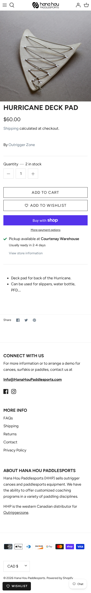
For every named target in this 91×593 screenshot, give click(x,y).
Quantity (22, 164)
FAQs (8, 418)
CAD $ (12, 566)
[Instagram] (13, 391)
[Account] (77, 5)
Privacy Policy (14, 450)
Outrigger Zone (21, 144)
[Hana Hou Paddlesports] (45, 5)
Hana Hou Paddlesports (29, 578)
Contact (10, 442)
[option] (45, 56)
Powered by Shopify (60, 578)
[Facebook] (5, 391)
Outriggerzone (15, 512)
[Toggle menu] (4, 5)
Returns (10, 434)
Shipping (11, 128)
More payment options (46, 230)
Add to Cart (45, 192)
